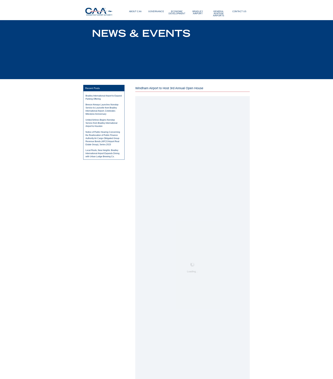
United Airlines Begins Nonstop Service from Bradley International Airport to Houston (101, 123)
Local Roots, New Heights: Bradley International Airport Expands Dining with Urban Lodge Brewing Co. (102, 153)
